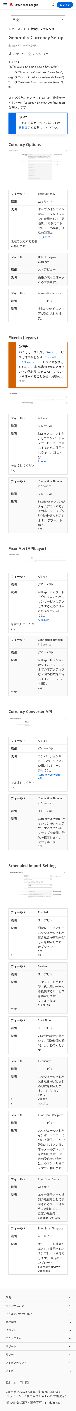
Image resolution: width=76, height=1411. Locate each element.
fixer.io (42, 461)
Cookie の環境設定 (52, 1396)
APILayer (43, 619)
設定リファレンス (43, 29)
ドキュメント (17, 29)
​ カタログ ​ (44, 237)
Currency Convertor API (49, 776)
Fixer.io (50, 352)
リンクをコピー (40, 53)
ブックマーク (19, 53)
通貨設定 (25, 127)
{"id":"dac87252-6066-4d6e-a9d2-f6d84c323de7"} (33, 66)
